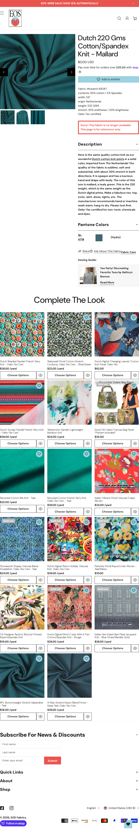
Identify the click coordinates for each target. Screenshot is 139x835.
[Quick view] (40, 375)
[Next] (71, 72)
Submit (52, 761)
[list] (37, 71)
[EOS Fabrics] (15, 18)
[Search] (119, 18)
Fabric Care (128, 252)
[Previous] (4, 72)
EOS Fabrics (18, 817)
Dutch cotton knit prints (108, 159)
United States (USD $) (121, 808)
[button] (135, 18)
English (91, 808)
